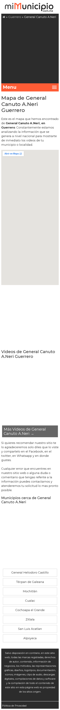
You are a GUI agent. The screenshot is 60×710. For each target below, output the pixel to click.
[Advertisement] (30, 50)
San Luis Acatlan (30, 629)
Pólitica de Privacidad (14, 705)
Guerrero (14, 17)
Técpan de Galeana (30, 582)
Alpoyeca (30, 638)
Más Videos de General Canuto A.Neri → (25, 431)
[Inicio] (4, 17)
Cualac (30, 600)
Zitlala (30, 619)
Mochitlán (30, 591)
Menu (9, 87)
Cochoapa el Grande (30, 610)
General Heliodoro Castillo (30, 572)
